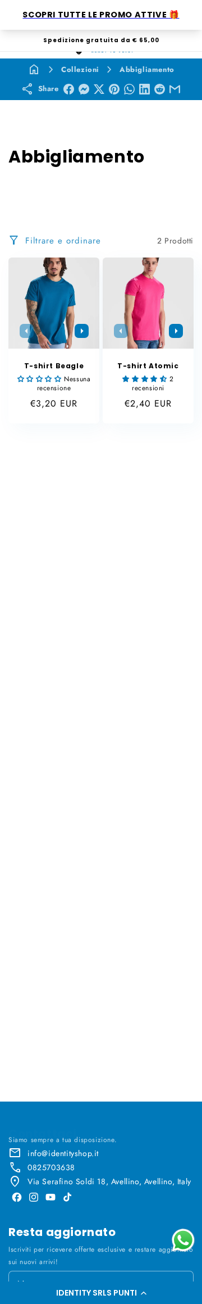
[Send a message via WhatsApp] (183, 1240)
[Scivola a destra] (81, 330)
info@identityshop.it (63, 1153)
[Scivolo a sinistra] (26, 330)
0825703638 (51, 1167)
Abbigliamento (147, 69)
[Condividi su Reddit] (159, 89)
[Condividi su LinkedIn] (144, 89)
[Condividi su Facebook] (68, 89)
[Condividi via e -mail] (174, 89)
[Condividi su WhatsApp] (129, 89)
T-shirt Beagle (54, 366)
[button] (101, 1293)
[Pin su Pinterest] (114, 89)
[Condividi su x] (99, 89)
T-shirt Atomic (147, 366)
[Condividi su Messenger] (83, 89)
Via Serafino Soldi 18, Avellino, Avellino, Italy (109, 1181)
